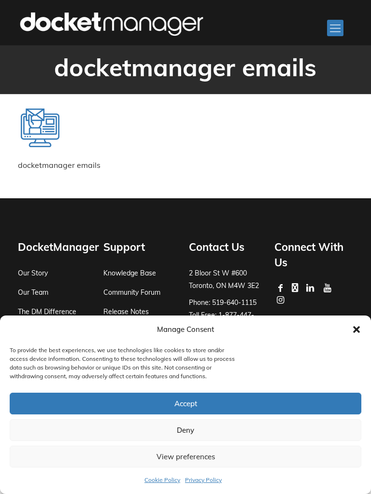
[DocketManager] (111, 23)
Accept (185, 403)
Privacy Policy (203, 479)
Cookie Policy (162, 479)
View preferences (186, 456)
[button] (356, 329)
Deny (185, 430)
